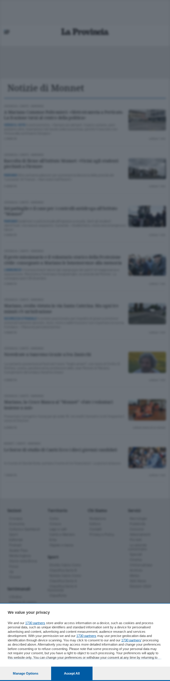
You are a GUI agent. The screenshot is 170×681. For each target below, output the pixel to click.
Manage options (25, 673)
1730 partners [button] (35, 623)
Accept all (72, 673)
